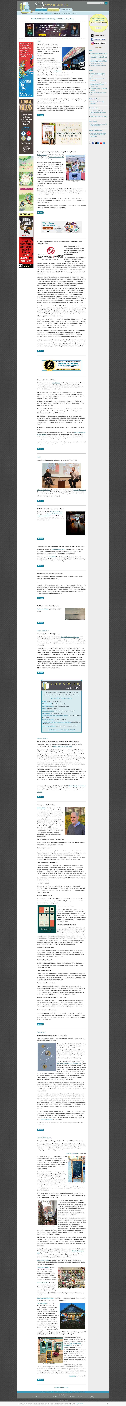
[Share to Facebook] (93, 143)
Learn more (79, 1403)
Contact (42, 1396)
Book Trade (66, 10)
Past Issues (48, 13)
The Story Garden (41, 155)
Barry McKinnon (56, 383)
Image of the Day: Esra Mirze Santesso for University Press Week (97, 75)
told (52, 556)
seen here (39, 792)
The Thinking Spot (42, 1303)
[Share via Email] (90, 143)
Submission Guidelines (55, 1396)
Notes (91, 70)
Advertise (47, 1396)
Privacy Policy (91, 1396)
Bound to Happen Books (58, 549)
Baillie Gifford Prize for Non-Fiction (62, 746)
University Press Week (80, 490)
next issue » (65, 1387)
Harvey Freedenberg (46, 1119)
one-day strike (57, 71)
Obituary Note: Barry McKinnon (98, 65)
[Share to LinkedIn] (98, 143)
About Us (38, 1396)
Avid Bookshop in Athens (43, 490)
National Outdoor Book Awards (77, 786)
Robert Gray (72, 1376)
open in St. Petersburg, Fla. (56, 157)
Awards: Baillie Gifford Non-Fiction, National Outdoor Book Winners (98, 112)
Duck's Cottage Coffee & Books (45, 1298)
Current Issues (64, 1396)
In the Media (70, 1396)
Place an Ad (57, 13)
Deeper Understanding (95, 130)
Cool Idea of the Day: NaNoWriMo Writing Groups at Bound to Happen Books (98, 84)
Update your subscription (78, 1391)
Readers (53, 10)
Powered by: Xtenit (63, 1400)
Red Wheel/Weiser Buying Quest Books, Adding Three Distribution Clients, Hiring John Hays (98, 61)
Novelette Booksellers (43, 1282)
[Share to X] (96, 143)
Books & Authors (94, 108)
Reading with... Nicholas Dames (98, 116)
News (90, 50)
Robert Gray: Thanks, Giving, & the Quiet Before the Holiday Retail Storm (98, 135)
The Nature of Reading (43, 1267)
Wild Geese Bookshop (72, 1153)
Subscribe (76, 1396)
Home (41, 10)
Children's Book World (43, 1260)
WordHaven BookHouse (56, 511)
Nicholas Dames (41, 807)
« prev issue (57, 1387)
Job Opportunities (83, 1396)
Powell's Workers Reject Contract (98, 53)
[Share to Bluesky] (104, 143)
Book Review (93, 121)
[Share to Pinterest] (101, 143)
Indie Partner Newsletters (69, 13)
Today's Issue (39, 13)
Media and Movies (94, 99)
